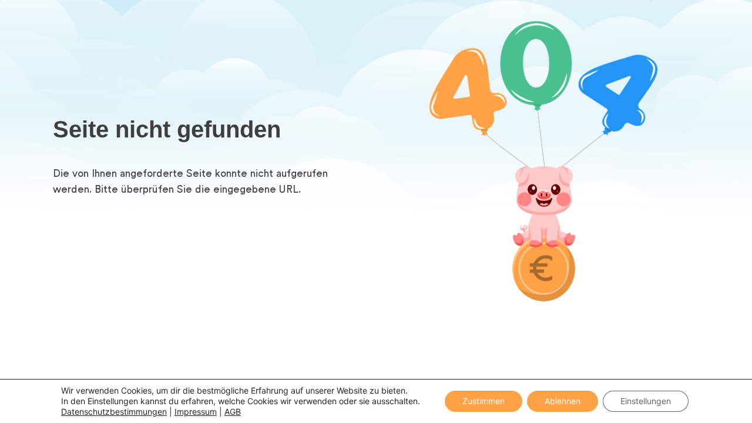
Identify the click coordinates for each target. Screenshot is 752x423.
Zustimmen (483, 401)
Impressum (195, 412)
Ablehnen (562, 401)
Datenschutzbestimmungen (114, 412)
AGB (232, 412)
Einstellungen (645, 401)
